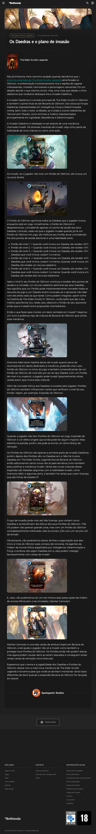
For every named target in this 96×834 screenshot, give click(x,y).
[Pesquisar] (87, 3)
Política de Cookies (73, 785)
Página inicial (9, 771)
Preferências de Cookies (74, 789)
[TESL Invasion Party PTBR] (37, 498)
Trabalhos (69, 803)
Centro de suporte (42, 771)
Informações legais (73, 781)
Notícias (7, 785)
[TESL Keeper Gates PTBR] (37, 576)
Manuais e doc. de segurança (46, 774)
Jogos (7, 774)
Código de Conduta (73, 792)
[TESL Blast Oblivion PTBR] (37, 414)
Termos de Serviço (72, 774)
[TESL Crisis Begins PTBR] (37, 152)
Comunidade (9, 781)
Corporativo (70, 800)
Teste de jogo (9, 789)
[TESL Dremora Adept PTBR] (37, 340)
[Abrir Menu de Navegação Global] (3, 3)
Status (38, 778)
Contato (69, 796)
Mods (6, 778)
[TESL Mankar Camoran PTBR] (37, 622)
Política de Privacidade (74, 771)
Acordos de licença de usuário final (78, 778)
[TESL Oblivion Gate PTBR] (37, 198)
